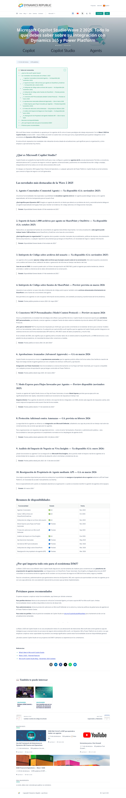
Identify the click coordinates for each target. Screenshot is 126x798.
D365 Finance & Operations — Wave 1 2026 (30, 768)
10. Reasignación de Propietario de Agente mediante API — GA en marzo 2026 (44, 117)
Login (107, 13)
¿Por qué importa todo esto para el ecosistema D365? (37, 123)
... (44, 748)
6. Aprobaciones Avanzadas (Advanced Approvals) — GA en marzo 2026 (43, 101)
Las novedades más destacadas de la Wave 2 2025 (36, 75)
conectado (32, 785)
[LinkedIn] (73, 13)
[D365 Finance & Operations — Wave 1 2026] (63, 760)
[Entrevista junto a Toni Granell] (95, 735)
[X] (82, 13)
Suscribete (99, 13)
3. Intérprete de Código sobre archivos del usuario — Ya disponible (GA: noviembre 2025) (43, 88)
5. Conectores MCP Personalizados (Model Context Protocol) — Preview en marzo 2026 (44, 98)
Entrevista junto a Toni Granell (90, 743)
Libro (30, 13)
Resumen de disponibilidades (30, 120)
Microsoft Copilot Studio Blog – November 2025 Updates (37, 659)
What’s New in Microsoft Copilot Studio (31, 652)
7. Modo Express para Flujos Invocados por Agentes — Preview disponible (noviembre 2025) (44, 105)
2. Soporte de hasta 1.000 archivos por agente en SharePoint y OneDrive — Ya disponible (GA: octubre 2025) (43, 84)
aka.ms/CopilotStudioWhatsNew (74, 614)
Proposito (93, 5)
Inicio (20, 13)
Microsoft (51, 13)
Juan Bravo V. (59, 45)
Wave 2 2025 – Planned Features (29, 655)
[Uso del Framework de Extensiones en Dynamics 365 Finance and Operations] (31, 735)
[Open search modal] (89, 13)
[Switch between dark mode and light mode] (86, 13)
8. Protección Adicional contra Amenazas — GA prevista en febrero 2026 (43, 108)
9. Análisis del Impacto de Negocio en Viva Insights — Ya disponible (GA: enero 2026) (44, 112)
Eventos (35, 13)
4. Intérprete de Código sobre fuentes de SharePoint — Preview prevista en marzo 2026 (43, 93)
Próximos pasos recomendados (30, 125)
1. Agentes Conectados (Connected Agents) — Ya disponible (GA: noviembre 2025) (41, 79)
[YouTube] (78, 13)
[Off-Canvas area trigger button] (17, 13)
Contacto (40, 13)
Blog (25, 13)
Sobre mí (99, 5)
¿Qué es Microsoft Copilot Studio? (31, 73)
